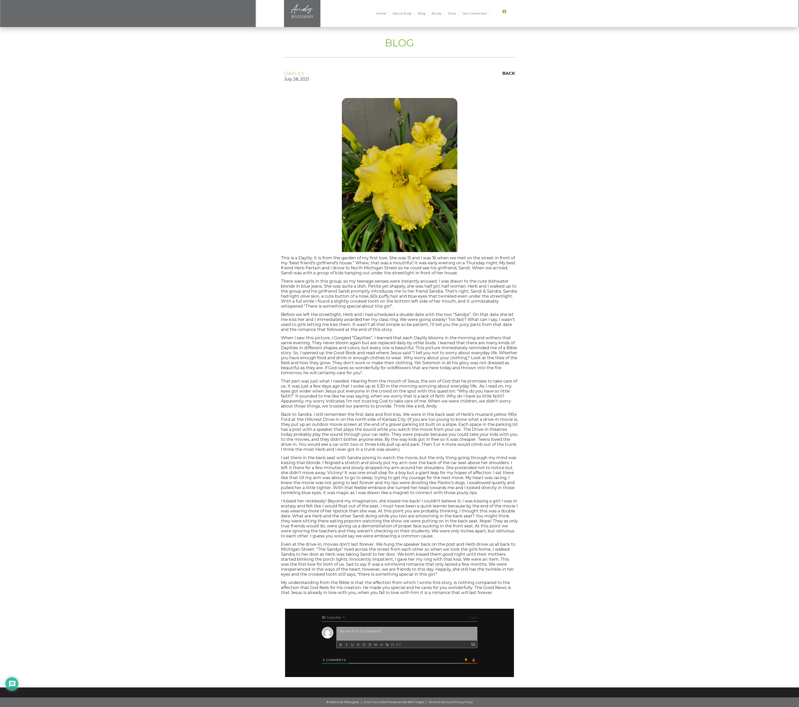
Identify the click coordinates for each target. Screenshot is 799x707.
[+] (398, 644)
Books (437, 13)
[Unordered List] (370, 644)
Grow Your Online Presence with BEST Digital (394, 702)
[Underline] (352, 644)
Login (472, 617)
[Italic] (346, 644)
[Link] (387, 644)
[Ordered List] (364, 644)
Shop (452, 13)
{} (392, 644)
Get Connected (474, 13)
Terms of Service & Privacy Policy (451, 702)
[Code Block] (381, 644)
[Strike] (358, 644)
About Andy (402, 13)
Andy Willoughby (347, 702)
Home (381, 13)
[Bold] (341, 644)
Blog (421, 13)
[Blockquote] (375, 644)
